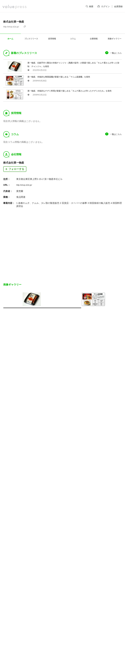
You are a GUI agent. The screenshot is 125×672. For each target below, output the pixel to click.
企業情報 (94, 39)
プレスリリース (31, 39)
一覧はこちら (116, 53)
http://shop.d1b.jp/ (11, 27)
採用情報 (52, 39)
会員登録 (118, 6)
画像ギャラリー (114, 39)
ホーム (10, 39)
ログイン (105, 6)
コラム (73, 39)
